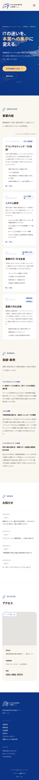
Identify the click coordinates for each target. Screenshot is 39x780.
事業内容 (5, 727)
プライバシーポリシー (8, 736)
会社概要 (5, 730)
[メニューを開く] (34, 5)
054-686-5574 (14, 674)
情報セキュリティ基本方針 (10, 739)
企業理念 (5, 724)
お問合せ (5, 733)
